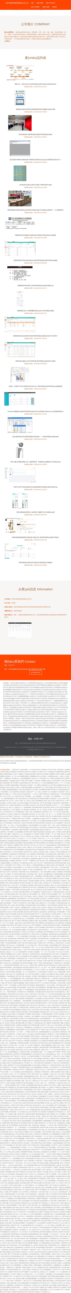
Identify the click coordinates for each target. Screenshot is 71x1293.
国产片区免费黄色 (41, 1189)
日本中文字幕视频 (35, 1132)
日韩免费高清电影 (24, 892)
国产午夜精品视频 (60, 1105)
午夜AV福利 (4, 896)
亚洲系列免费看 (34, 1056)
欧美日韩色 (15, 1207)
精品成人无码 (23, 1258)
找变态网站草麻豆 (55, 1047)
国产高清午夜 (50, 849)
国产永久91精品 (6, 916)
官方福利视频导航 (11, 847)
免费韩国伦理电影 (10, 1025)
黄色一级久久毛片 (41, 1076)
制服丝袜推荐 (4, 1001)
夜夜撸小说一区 (26, 1154)
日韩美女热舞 (44, 836)
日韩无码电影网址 (60, 1247)
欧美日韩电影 (4, 1289)
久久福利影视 (64, 929)
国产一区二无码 (36, 792)
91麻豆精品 (23, 1234)
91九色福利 (12, 1098)
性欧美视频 (18, 843)
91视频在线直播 (60, 1009)
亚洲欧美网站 (23, 952)
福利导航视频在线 (27, 1072)
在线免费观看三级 (15, 980)
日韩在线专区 (20, 1176)
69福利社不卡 (56, 1067)
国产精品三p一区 (37, 783)
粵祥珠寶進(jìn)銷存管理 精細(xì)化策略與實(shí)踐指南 (35, 562)
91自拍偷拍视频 (47, 1149)
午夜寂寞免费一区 (21, 945)
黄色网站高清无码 (40, 1061)
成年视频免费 (50, 1061)
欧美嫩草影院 (48, 874)
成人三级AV (17, 1156)
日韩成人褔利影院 (51, 1196)
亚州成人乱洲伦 (48, 809)
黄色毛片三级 (43, 896)
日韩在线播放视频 (23, 1283)
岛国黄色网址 (29, 1069)
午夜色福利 (11, 1174)
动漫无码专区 (60, 943)
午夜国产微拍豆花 (44, 794)
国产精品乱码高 (62, 985)
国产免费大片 (29, 1023)
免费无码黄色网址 (63, 1285)
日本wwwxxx (27, 925)
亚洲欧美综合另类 (43, 1267)
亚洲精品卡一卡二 (12, 1127)
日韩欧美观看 (40, 854)
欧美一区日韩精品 (28, 1034)
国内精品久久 (43, 1005)
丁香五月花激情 (62, 1174)
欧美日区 (59, 976)
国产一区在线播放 (11, 985)
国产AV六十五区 (24, 1109)
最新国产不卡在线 (13, 1065)
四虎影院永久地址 (5, 912)
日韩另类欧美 (4, 1154)
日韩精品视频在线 (51, 845)
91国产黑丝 (35, 1009)
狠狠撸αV (63, 958)
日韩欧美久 (15, 1229)
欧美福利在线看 (37, 807)
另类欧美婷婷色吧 (40, 989)
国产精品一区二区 (44, 994)
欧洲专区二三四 (60, 898)
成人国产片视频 (16, 1274)
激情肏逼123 (46, 785)
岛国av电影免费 (12, 1283)
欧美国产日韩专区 (8, 1163)
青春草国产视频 (62, 1125)
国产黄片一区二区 (8, 929)
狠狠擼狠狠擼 (8, 869)
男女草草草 (55, 949)
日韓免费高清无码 (5, 949)
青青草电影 (46, 807)
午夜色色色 (67, 1054)
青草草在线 (35, 1074)
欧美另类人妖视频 (30, 772)
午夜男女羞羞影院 (10, 1085)
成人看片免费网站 (32, 894)
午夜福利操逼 (16, 963)
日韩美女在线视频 (18, 912)
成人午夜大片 (40, 845)
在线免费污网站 (61, 1176)
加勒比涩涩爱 (20, 1181)
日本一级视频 (63, 818)
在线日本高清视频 (11, 914)
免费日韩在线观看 (34, 1020)
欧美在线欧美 (16, 1058)
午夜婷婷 (38, 780)
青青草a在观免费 (55, 778)
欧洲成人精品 (65, 869)
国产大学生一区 (63, 1016)
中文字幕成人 (50, 943)
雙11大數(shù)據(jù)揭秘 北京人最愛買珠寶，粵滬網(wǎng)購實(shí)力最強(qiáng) (36, 462)
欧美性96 (13, 1287)
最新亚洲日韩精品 (48, 1280)
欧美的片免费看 (24, 1132)
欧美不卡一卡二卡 (60, 783)
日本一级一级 (39, 856)
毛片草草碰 (53, 1194)
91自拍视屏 (64, 1005)
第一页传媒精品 (50, 980)
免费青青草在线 (64, 1189)
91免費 (15, 892)
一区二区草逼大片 (58, 829)
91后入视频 (62, 941)
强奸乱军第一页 (62, 1178)
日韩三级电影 (7, 867)
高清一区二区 (14, 1074)
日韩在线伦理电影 (15, 934)
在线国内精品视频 (15, 805)
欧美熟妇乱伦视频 (20, 929)
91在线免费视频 (40, 1196)
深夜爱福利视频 (35, 916)
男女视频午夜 (51, 974)
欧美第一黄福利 (41, 1116)
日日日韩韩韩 (31, 1209)
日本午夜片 (21, 1216)
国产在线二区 (11, 974)
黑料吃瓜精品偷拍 (65, 978)
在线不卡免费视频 (64, 1145)
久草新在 (34, 907)
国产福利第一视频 (64, 1076)
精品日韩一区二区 (11, 1096)
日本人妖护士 (45, 1080)
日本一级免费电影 (15, 1001)
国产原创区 (22, 856)
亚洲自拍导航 (23, 1125)
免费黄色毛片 (59, 847)
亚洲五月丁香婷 (46, 1025)
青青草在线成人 (36, 1036)
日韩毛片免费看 (39, 1287)
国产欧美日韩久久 (39, 878)
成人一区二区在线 (55, 812)
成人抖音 (13, 1238)
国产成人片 (16, 1214)
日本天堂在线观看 (52, 1158)
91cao (55, 1089)
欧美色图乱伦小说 (36, 1040)
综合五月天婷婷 (64, 952)
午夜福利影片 (23, 1127)
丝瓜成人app (49, 1103)
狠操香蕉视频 (35, 829)
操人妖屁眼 (35, 836)
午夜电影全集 (35, 1269)
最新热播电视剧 (41, 1114)
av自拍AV (44, 1007)
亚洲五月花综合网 (14, 1118)
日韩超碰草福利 (65, 925)
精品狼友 (27, 809)
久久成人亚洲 (63, 1223)
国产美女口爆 (6, 1040)
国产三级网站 (8, 845)
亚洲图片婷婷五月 (28, 1061)
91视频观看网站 (10, 1029)
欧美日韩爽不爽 (28, 960)
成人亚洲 (41, 814)
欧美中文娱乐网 (64, 1227)
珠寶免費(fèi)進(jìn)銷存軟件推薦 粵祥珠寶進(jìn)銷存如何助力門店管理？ (35, 336)
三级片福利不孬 (39, 1063)
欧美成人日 (35, 778)
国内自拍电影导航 (46, 1109)
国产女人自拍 (13, 1132)
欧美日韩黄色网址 (9, 1047)
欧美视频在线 (42, 887)
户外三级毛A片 (5, 1074)
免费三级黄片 (12, 1014)
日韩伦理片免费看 (51, 878)
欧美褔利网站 (20, 1029)
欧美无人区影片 (16, 787)
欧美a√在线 (22, 923)
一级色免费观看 (26, 1001)
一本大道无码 (5, 1121)
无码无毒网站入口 (6, 1103)
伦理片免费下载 (48, 960)
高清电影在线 (33, 1263)
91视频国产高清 (18, 845)
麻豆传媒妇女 (13, 1200)
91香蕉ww (15, 778)
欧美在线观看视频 (54, 1043)
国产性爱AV (48, 1167)
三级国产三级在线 (58, 1167)
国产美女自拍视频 (16, 1136)
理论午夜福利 (41, 909)
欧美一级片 (23, 1178)
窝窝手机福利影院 (39, 832)
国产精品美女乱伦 (53, 965)
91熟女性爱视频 (28, 843)
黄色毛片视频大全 (16, 1236)
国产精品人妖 (43, 1129)
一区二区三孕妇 (48, 1136)
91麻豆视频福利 (61, 967)
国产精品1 (57, 827)
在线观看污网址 (55, 938)
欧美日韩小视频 (33, 1123)
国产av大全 (24, 965)
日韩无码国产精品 (36, 1143)
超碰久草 (37, 978)
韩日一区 (17, 1045)
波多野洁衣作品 (14, 996)
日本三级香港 (42, 1112)
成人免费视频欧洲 (55, 1134)
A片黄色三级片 (66, 1172)
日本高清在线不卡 (32, 929)
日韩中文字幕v (43, 996)
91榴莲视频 (66, 1263)
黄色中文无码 (55, 807)
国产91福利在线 (25, 1038)
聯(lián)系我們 (35, 7)
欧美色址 (32, 1116)
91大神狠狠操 (41, 1278)
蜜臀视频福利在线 (12, 1016)
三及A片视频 (18, 960)
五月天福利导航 (14, 792)
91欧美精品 (55, 803)
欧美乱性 (17, 1123)
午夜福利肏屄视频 (37, 865)
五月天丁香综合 (17, 865)
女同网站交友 (21, 992)
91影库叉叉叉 (32, 941)
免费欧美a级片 (55, 794)
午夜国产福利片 (30, 1138)
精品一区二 (44, 1083)
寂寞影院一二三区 (13, 936)
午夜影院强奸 (31, 1198)
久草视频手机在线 (52, 909)
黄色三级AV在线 (64, 965)
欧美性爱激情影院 (50, 1165)
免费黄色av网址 (53, 776)
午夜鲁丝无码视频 (13, 821)
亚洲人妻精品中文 (41, 903)
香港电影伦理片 (45, 1012)
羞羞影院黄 (21, 938)
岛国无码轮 (36, 1152)
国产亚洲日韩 (54, 1212)
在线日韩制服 (17, 867)
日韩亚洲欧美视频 (5, 1187)
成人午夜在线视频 (48, 1054)
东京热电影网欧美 (15, 1256)
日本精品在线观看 (12, 1269)
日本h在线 (4, 1254)
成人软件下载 (13, 998)
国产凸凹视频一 (27, 818)
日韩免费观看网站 (37, 1121)
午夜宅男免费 (65, 1067)
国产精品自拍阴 (25, 889)
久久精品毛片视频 (12, 814)
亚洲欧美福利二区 (63, 1200)
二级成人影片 (53, 1074)
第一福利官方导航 (44, 894)
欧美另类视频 (20, 905)
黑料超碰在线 (27, 1136)
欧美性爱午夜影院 (28, 967)
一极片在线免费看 (45, 872)
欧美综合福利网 (48, 889)
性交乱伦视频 (55, 1243)
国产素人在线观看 (46, 881)
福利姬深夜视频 (66, 1118)
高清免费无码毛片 (15, 1249)
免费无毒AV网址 (25, 1052)
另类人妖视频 (52, 996)
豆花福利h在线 (4, 1265)
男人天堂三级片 (57, 1220)
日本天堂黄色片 (46, 1229)
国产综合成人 (11, 945)
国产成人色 (52, 1123)
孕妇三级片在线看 (9, 1049)
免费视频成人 (58, 1265)
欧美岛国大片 (8, 852)
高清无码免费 (24, 1116)
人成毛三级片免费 (64, 1001)
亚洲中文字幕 (20, 780)
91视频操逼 (10, 1198)
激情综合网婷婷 (56, 1072)
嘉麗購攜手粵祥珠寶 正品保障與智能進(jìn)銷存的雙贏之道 (36, 285)
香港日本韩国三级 (31, 983)
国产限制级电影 (49, 932)
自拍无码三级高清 (29, 1003)
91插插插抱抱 (29, 989)
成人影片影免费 (32, 1112)
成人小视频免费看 (60, 972)
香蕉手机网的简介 (11, 1227)
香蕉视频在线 (34, 872)
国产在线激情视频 (5, 1069)
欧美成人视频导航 (64, 918)
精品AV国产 (67, 816)
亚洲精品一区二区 (12, 1036)
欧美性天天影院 (10, 1023)
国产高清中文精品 (15, 1121)
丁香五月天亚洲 (33, 958)
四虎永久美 (7, 963)
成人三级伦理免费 (5, 932)
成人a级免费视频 (50, 1181)
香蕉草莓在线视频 (27, 787)
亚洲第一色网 (13, 923)
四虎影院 (61, 1003)
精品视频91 (54, 894)
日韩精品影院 (63, 1109)
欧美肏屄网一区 (33, 972)
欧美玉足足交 (33, 1118)
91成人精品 (3, 938)
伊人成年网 (34, 1245)
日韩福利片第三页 (27, 1058)
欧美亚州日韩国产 (49, 998)
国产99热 (55, 1236)
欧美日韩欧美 (16, 1252)
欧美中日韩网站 (55, 1096)
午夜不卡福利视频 (52, 1140)
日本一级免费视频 (11, 1043)
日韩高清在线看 (65, 896)
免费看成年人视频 (39, 1049)
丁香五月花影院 (47, 1132)
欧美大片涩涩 (16, 954)
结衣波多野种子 (22, 898)
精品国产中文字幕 (58, 821)
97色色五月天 (59, 1289)
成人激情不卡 (25, 1249)
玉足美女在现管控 (15, 1203)
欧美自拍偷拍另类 (53, 1007)
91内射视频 (24, 1254)
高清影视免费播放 (57, 1260)
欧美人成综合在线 (5, 920)
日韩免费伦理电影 (48, 876)
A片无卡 (37, 1083)
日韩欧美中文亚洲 (35, 1007)
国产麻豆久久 (13, 1289)
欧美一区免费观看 (36, 876)
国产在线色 (65, 1152)
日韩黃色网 (3, 1078)
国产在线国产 (66, 778)
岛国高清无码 (42, 965)
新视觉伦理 (25, 1203)
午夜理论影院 (28, 1105)
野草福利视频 (21, 987)
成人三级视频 (30, 854)
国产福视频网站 (41, 987)
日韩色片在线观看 (33, 952)
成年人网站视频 (29, 1160)
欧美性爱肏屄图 (49, 856)
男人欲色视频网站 (46, 1269)
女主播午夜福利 (53, 941)
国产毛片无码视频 (21, 956)
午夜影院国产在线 (62, 1181)
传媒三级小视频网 (5, 1080)
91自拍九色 (54, 1001)
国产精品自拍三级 (13, 1094)
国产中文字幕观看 (45, 1260)
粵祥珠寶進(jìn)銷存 (29, 747)
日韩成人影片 (56, 1045)
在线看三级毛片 (10, 1027)
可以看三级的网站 (60, 1058)
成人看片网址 (66, 1267)
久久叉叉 (51, 1289)
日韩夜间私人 (39, 1160)
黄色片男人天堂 (20, 1276)
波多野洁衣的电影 (26, 883)
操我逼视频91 (4, 780)
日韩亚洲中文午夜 (25, 1074)
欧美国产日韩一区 (16, 1225)
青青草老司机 (50, 927)
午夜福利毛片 (11, 1034)
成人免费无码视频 (5, 1207)
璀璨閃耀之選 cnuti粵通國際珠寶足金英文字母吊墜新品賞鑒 (35, 310)
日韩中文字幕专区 (23, 1227)
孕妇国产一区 (32, 785)
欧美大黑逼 (28, 1078)
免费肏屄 (51, 827)
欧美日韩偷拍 (47, 1143)
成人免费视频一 (38, 796)
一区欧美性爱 (52, 1198)
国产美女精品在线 (21, 798)
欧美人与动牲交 (50, 852)
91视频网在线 (33, 776)
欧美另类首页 (47, 1183)
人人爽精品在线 (61, 1061)
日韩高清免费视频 (33, 1012)
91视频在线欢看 (35, 1109)
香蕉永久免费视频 (64, 1187)
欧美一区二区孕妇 (58, 1183)
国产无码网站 (14, 783)
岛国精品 (36, 1218)
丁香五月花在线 (53, 1003)
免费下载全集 (38, 1085)
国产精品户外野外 (21, 1145)
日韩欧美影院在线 (63, 789)
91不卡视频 (61, 1245)
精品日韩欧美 (21, 1238)
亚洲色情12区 (19, 1285)
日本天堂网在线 (60, 923)
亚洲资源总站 (18, 1003)
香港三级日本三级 (63, 834)
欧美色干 (5, 1098)
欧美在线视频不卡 (42, 905)
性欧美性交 (19, 1027)
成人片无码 (11, 885)
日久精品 (39, 772)
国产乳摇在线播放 (44, 1263)
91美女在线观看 (58, 809)
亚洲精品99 (12, 854)
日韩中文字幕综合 (57, 1156)
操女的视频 (53, 1285)
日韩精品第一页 (64, 1185)
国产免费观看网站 (19, 849)
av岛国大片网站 (12, 803)
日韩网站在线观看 (23, 1043)
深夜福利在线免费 (13, 840)
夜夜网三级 (21, 1114)
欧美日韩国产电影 (20, 874)
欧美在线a (51, 976)
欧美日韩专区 (18, 1089)
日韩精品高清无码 (12, 1258)
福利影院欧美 (8, 774)
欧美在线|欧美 (52, 1129)
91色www (4, 1174)
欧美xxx (44, 1016)
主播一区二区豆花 (25, 800)
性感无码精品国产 (24, 829)
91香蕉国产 (6, 1009)
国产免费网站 (40, 923)
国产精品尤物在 (28, 878)
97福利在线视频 (9, 843)
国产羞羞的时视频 (43, 798)
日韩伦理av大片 (45, 778)
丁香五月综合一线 (20, 1163)
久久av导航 (7, 1152)
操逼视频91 (49, 1274)
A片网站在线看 (26, 816)
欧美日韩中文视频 (63, 878)
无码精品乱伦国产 (43, 1185)
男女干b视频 (66, 1056)
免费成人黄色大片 (19, 989)
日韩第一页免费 (14, 907)
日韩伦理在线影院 (40, 1034)
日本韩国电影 (8, 823)
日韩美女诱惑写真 (23, 909)
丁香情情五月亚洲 (9, 1209)
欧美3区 (57, 947)
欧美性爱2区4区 (13, 994)
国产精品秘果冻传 (61, 858)
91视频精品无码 (8, 849)
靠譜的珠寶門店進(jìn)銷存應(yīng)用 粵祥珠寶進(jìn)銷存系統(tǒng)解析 (35, 260)
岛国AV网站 (61, 854)
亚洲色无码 (65, 812)
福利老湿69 (6, 1234)
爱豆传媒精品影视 (63, 936)
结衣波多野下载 (32, 1140)
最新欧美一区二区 (11, 776)
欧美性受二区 (33, 814)
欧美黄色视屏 (12, 938)
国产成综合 (56, 1038)
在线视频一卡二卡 (56, 1152)
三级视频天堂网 (25, 907)
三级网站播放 (27, 807)
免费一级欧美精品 (33, 1125)
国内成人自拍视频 (23, 1040)
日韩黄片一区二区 (50, 834)
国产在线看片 (29, 780)
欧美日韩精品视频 (57, 994)
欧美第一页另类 (28, 869)
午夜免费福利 (42, 1140)
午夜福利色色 (4, 1132)
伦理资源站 (61, 1089)
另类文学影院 (20, 1134)
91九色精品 (53, 936)
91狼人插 (21, 789)
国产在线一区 (58, 1160)
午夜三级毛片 (37, 1089)
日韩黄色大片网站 (57, 1283)
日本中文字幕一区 (8, 796)
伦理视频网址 (28, 1027)
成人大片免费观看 (28, 918)
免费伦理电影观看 (58, 1149)
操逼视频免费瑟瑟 (12, 789)
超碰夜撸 (33, 858)
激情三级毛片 (51, 1178)
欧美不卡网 (24, 1156)
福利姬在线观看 (46, 916)
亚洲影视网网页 (16, 1147)
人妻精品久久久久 (17, 834)
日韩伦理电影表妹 (43, 938)
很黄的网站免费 (24, 1263)
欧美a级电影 (58, 960)
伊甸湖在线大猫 (25, 863)
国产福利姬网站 (40, 849)
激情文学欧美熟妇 (51, 983)
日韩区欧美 (23, 785)
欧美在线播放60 (10, 1020)
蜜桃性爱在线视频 (48, 1040)
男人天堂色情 (38, 960)
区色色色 (48, 823)
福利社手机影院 (59, 1040)
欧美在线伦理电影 (60, 1049)
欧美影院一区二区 (36, 809)
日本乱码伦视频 (18, 852)
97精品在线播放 (52, 1016)
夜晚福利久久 (65, 954)
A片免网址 (67, 1156)
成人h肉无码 (17, 927)
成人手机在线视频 (5, 947)
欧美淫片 (22, 1069)
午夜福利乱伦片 (38, 1027)
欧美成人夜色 (54, 1127)
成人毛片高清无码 (62, 1238)
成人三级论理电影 (17, 1220)
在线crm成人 (29, 812)
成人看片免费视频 (24, 1036)
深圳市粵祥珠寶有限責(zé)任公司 (45, 747)
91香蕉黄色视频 (61, 980)
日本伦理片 (13, 827)
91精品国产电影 (62, 905)
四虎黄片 (58, 998)
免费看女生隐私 (46, 780)
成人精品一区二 (42, 941)
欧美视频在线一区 (26, 840)
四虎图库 (67, 805)
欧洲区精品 (55, 881)
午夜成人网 (23, 996)
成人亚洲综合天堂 (27, 1274)
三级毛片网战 (31, 987)
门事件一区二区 (13, 856)
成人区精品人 (43, 776)
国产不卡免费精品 (52, 818)
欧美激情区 (19, 969)
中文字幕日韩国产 (46, 1056)
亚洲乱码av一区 (16, 1232)
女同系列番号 (56, 780)
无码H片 (35, 896)
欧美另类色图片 (37, 1169)
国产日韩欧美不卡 (44, 1203)
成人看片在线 (56, 1249)
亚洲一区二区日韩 (27, 1045)
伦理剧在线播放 (57, 816)
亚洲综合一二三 (5, 1147)
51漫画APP (50, 1278)
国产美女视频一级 (44, 958)
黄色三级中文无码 (49, 800)
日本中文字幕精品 (32, 1096)
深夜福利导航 (8, 1054)
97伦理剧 (13, 1292)
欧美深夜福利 (15, 836)
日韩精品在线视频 (46, 821)
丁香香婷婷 (63, 1243)
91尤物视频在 (44, 934)
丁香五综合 (16, 1169)
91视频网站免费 (10, 1172)
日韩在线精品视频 (44, 1227)
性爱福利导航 (19, 1247)
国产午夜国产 (57, 1052)
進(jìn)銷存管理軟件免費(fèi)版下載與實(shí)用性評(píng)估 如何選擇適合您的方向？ (35, 159)
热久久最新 (65, 1078)
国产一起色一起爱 (54, 825)
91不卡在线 (45, 1078)
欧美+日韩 (53, 1080)
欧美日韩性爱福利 (41, 1209)
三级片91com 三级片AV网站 (61, 1269)
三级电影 (43, 974)
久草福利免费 (66, 976)
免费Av (39, 785)
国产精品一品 (6, 1220)
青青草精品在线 (35, 954)
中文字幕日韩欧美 (65, 1252)
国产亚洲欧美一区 (31, 1185)
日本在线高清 (16, 916)
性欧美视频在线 (60, 992)
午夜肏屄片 (18, 1280)
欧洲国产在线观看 (44, 1212)
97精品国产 (53, 798)
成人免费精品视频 (23, 776)
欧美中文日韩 (21, 847)
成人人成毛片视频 (24, 1269)
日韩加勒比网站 (5, 1056)
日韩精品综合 (58, 963)
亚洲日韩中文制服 (33, 1292)
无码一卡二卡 (49, 1049)
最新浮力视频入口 (5, 794)
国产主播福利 (13, 1192)
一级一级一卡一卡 (50, 814)
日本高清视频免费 (33, 1127)
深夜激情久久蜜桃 (48, 1058)
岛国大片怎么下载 (5, 807)
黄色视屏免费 (59, 772)
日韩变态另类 (8, 1138)
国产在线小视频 (6, 834)
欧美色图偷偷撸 (48, 783)
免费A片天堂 (47, 1085)
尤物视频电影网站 (29, 1076)
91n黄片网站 (36, 1065)
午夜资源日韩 (8, 812)
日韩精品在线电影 (33, 1018)
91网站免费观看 (45, 1145)
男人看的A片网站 (49, 865)
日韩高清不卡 (51, 1034)
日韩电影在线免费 (30, 774)
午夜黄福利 (52, 1238)
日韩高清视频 (28, 1089)
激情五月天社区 (40, 1069)
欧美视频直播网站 (46, 956)
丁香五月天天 (27, 1280)
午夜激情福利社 (43, 1238)
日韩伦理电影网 (7, 1212)
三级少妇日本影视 (27, 823)
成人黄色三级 (32, 945)
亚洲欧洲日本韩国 (63, 1116)
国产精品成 (18, 925)
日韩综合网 (45, 925)
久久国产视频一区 (51, 1069)
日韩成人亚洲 (15, 1038)
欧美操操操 (21, 1014)
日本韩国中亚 (22, 903)
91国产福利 (19, 1105)
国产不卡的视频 (55, 1036)
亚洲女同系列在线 (28, 1103)
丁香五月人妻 (66, 914)
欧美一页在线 (5, 980)
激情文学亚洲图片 (13, 1107)
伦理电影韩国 (30, 1098)
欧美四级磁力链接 (37, 1052)
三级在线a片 (17, 816)
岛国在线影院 (35, 1038)
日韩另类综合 (65, 1229)
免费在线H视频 (30, 1114)
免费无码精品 (15, 1234)
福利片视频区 (40, 1241)
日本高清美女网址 (28, 980)
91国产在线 (21, 943)
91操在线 (39, 889)
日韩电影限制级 (58, 874)
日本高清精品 (32, 936)
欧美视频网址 (63, 934)
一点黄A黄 (5, 965)
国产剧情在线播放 (45, 1232)
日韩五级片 (26, 1143)
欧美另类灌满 (6, 1076)
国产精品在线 (62, 1198)
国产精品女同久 (45, 1283)
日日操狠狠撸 (19, 832)
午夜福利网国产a (47, 1265)
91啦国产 (8, 900)
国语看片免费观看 (49, 774)
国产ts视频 (48, 1287)
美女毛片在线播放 (51, 1029)
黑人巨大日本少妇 (36, 863)
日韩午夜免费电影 (10, 1100)
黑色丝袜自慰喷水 (64, 1140)
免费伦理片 (39, 774)
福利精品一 (43, 1125)
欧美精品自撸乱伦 (18, 1063)
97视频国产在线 (33, 1260)
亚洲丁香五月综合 (26, 1094)
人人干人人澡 (49, 838)
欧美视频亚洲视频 (26, 1065)
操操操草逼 (43, 912)
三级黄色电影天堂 (21, 958)
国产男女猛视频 (51, 1147)
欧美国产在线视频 (32, 1047)
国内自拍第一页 (20, 1185)
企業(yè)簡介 (40, 3)
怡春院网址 (65, 1272)
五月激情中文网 (26, 1169)
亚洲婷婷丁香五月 (64, 792)
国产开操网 (49, 787)
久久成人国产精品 (63, 798)
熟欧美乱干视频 (21, 1267)
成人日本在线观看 (48, 1105)
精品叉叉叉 (15, 838)
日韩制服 (15, 1069)
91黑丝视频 (46, 900)
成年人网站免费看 (55, 836)
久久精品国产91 (21, 1140)
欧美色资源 (45, 1036)
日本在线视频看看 (19, 1138)
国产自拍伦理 (4, 1032)
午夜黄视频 (66, 856)
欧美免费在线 (67, 832)
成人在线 (3, 956)
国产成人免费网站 (58, 1138)
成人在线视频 (44, 1074)
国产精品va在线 (13, 941)
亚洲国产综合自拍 (52, 1223)
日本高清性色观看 (29, 1241)
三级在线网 (14, 829)
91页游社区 (3, 1118)
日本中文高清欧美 (43, 1285)
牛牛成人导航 (64, 1234)
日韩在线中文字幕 (30, 1247)
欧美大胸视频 (51, 1114)
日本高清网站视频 (11, 943)
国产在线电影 (62, 996)
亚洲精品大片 (6, 1067)
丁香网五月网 (32, 965)
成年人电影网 (48, 907)
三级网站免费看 (5, 863)
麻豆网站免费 (20, 1023)
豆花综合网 (16, 823)
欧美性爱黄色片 (33, 996)
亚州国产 (55, 1187)
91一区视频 (66, 1260)
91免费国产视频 (9, 1218)
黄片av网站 (3, 1065)
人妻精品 (39, 1138)
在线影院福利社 (46, 1156)
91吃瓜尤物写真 (34, 1107)
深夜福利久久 (19, 1241)
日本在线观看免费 (45, 1018)
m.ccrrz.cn (35, 672)
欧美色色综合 (37, 1105)
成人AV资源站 (54, 1032)
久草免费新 (10, 832)
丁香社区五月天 (47, 1249)
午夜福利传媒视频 (9, 1194)
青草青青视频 (11, 972)
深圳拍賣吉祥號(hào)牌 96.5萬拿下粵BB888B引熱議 (35, 185)
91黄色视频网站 (60, 969)
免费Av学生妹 (36, 1078)
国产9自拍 (20, 1078)
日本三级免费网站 (16, 1265)
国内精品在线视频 (19, 1223)
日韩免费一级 (46, 792)
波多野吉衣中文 (7, 918)
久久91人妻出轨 (65, 1254)
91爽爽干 (3, 1269)
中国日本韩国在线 (62, 852)
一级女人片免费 (64, 776)
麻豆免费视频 (26, 1121)
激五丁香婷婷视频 (9, 958)
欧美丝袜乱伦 (39, 1216)
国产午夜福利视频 (5, 1229)
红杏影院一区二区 (60, 838)
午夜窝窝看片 (61, 912)
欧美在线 (66, 785)
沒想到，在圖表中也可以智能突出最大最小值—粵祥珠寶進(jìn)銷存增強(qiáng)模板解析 (35, 386)
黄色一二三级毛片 (23, 1287)
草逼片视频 (31, 903)
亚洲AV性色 (24, 1118)
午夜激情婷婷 (9, 1241)
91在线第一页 (48, 796)
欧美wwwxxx (36, 1229)
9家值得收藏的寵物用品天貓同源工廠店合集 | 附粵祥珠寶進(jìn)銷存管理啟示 (35, 537)
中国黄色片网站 (16, 818)
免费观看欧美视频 (55, 860)
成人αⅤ (33, 889)
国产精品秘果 (51, 887)
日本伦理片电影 (44, 1192)
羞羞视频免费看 (44, 1032)
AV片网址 (31, 1252)
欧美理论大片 (45, 1065)
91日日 (57, 932)
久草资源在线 (32, 798)
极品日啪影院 (66, 998)
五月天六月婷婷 (40, 969)
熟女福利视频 (16, 1080)
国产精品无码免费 (29, 914)
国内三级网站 (60, 974)
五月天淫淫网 (37, 847)
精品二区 (54, 885)
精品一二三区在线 (8, 1165)
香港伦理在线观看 (43, 1092)
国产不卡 (14, 1040)
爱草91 (59, 914)
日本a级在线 (39, 1225)
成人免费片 (43, 825)
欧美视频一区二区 (26, 1229)
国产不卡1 (38, 914)
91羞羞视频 (30, 992)
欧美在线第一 (25, 769)
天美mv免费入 (51, 985)
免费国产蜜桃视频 (42, 1198)
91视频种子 (54, 792)
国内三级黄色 (66, 1072)
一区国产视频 (15, 889)
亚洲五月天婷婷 (30, 1189)
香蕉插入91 (47, 883)
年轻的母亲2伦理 (21, 1292)
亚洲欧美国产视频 (8, 1123)
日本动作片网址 (65, 938)
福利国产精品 (30, 923)
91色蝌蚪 (12, 860)
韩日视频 (11, 1003)
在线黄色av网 (56, 956)
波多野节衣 (16, 1054)
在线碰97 (51, 898)
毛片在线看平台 (39, 980)
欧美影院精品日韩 (25, 783)
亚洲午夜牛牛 (28, 852)
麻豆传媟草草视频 (6, 1214)
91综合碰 (61, 1196)
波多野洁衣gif (67, 1100)
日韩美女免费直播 (31, 1092)
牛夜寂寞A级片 (26, 947)
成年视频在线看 (30, 905)
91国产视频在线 (57, 1154)
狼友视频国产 (8, 903)
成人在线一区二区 (13, 1178)
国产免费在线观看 (34, 1025)
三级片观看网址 (36, 1016)
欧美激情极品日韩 (28, 1225)
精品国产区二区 (43, 1123)
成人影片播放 (8, 816)
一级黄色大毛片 (10, 1267)
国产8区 (41, 1165)
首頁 (32, 3)
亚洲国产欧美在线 (51, 789)
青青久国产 (3, 1003)
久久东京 (12, 1176)
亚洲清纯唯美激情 (32, 1165)
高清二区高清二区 (30, 1174)
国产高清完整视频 (12, 1005)
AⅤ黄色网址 (43, 1178)
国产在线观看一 (28, 796)
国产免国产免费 (52, 1116)
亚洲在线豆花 (59, 1278)
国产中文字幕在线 (26, 896)
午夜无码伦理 (5, 1256)
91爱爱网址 (57, 796)
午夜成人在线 (4, 1263)
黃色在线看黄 (48, 1160)
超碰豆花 (56, 1109)
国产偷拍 (24, 794)
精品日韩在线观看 (5, 967)
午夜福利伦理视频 (33, 881)
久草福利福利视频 (47, 1014)
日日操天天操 (17, 1103)
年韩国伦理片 (46, 1072)
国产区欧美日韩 (59, 787)
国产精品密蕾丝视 (62, 1034)
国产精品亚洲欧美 (5, 1252)
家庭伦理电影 (64, 920)
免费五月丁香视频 (43, 1172)
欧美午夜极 (63, 1203)
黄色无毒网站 (44, 1107)
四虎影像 (5, 996)
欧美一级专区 (39, 874)
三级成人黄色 (13, 1109)
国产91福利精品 (37, 1136)
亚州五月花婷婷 (49, 1027)
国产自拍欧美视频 (28, 1158)
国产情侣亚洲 (35, 1200)
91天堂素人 (6, 1038)
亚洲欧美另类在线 (13, 1272)
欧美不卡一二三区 (58, 805)
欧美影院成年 (65, 1063)
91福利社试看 (12, 1114)
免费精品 (68, 769)
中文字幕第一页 (34, 821)
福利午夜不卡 (36, 1149)
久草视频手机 (65, 860)
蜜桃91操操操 (53, 934)
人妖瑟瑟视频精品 (25, 778)
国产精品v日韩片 (5, 872)
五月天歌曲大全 (50, 1256)
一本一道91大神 (55, 929)
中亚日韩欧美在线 (51, 854)
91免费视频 (29, 1085)
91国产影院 (59, 1098)
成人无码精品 (33, 1227)
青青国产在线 (61, 814)
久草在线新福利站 (34, 1254)
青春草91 (37, 1134)
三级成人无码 (55, 1254)
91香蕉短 (3, 814)
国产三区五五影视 (5, 1058)
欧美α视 (20, 914)
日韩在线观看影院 (47, 1207)
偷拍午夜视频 (11, 1083)
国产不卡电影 (40, 1029)
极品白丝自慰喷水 (44, 885)
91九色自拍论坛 (34, 1272)
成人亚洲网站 (25, 805)
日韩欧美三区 (8, 892)
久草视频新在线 (40, 1098)
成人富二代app (14, 800)
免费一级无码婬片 (58, 769)
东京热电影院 (36, 1154)
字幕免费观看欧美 (26, 1054)
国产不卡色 (41, 983)
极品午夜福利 (37, 900)
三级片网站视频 (24, 1289)
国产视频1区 (55, 1227)
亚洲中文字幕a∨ (5, 818)
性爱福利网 (33, 909)
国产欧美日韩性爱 (39, 823)
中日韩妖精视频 (37, 1280)
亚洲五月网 (18, 796)
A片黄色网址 (25, 916)
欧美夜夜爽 (6, 783)
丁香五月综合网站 (43, 945)
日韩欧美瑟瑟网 (44, 1047)
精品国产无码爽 (39, 834)
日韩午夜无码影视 (33, 974)
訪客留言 (54, 7)
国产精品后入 (38, 1176)
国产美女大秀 (20, 976)
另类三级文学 (34, 994)
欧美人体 (40, 907)
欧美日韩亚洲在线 (41, 1252)
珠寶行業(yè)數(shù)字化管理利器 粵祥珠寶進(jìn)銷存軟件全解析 (35, 361)
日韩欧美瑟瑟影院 (60, 1280)
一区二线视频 (47, 1052)
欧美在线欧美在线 (13, 1116)
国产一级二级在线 (64, 909)
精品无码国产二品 (20, 1165)
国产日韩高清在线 (33, 1145)
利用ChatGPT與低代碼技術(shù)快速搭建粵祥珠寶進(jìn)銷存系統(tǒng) (35, 487)
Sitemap (41, 749)
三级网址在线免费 (53, 920)
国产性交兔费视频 (12, 1125)
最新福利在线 (27, 1149)
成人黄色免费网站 (49, 1176)
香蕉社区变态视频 (46, 805)
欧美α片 (62, 1092)
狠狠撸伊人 (32, 1100)
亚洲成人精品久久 (18, 949)
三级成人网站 (13, 1263)
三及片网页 (35, 789)
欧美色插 (62, 987)
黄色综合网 (50, 992)
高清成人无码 (12, 1078)
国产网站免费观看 (56, 1100)
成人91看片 (10, 1089)
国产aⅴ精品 (11, 905)
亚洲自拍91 (9, 1223)
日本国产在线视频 (59, 1014)
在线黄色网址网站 (62, 903)
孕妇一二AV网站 (25, 1032)
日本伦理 (3, 1189)
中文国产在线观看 (39, 927)
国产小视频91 (48, 1094)
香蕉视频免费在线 (52, 987)
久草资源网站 (4, 792)
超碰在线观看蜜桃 (19, 983)
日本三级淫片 (27, 865)
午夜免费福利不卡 (31, 1223)
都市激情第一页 (14, 1112)
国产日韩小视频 (21, 894)
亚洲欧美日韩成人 (47, 892)
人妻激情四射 (61, 1123)
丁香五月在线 (16, 794)
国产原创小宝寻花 (30, 845)
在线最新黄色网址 (55, 1078)
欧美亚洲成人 (50, 1247)
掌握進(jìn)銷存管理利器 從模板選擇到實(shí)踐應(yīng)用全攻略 (35, 109)
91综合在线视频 (30, 1029)
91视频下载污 (17, 869)
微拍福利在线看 (56, 900)
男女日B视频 (43, 920)
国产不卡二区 (39, 967)
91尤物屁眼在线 (22, 1260)
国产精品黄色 (34, 912)
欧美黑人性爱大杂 (15, 1154)
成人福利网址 (55, 958)
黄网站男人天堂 (53, 1076)
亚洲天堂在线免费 (21, 1012)
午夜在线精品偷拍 (9, 894)
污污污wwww (54, 1192)
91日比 (31, 1287)
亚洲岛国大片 (6, 809)
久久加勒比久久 (17, 807)
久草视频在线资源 (40, 992)
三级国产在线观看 (5, 954)
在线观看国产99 (44, 1096)
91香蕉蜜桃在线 (5, 1232)
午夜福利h (50, 972)
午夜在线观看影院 (33, 825)
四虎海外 (62, 949)
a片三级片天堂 (55, 1063)
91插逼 (34, 1285)
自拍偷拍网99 (33, 1289)
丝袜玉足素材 (16, 1152)
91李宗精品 (50, 1258)
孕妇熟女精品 (43, 1245)
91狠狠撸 (30, 1218)
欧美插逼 (14, 872)
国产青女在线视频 (56, 785)
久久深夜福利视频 (44, 1243)
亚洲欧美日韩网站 (62, 1107)
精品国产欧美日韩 (46, 816)
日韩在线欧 (30, 874)
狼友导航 (65, 827)
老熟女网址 (57, 869)
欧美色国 (47, 1063)
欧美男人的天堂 (24, 994)
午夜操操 (35, 1001)
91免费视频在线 (35, 1283)
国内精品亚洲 (30, 849)
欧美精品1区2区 (26, 1009)
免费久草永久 (56, 1229)
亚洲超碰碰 (50, 1112)
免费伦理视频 (62, 845)
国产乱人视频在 (13, 1167)
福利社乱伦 (36, 1080)
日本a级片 (25, 1232)
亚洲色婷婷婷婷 (33, 1178)
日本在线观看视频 (36, 1067)
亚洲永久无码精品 (39, 852)
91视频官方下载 (60, 876)
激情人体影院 (29, 1176)
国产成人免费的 (59, 1103)
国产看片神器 (28, 832)
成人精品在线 (36, 1187)
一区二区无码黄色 (57, 1018)
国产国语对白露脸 (23, 1087)
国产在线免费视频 (59, 1209)
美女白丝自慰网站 (24, 1200)
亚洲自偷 (28, 789)
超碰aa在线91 (6, 1063)
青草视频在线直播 (24, 1067)
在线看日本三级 (12, 1129)
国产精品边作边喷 (31, 943)
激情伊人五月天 (32, 1267)
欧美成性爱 (46, 914)
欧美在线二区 (23, 1212)
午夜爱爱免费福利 (24, 876)
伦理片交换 (3, 881)
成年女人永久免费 (55, 1172)
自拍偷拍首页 (45, 1152)
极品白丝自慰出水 (46, 829)
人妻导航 (57, 1094)
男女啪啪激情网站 (18, 1092)
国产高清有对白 (35, 803)
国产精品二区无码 (20, 1218)
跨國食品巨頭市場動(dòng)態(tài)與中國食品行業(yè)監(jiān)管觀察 (35, 235)
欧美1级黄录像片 (18, 1160)
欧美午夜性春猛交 (63, 885)
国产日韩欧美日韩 (24, 887)
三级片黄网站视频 (22, 1100)
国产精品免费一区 (61, 865)
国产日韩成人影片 (64, 945)
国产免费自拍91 (9, 1247)
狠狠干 (44, 818)
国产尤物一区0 (51, 989)
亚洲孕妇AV (8, 876)
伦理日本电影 (63, 1236)
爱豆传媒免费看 (39, 1103)
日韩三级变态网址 (58, 907)
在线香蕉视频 (54, 945)
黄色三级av (35, 816)
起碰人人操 (57, 889)
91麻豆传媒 (8, 1092)
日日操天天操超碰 (60, 1027)
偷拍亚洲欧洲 (16, 900)
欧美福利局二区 (60, 843)
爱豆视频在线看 (25, 1183)
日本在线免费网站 (21, 825)
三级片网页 (38, 1236)
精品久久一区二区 (25, 838)
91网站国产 (52, 1083)
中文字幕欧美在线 (22, 1007)
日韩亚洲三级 (17, 918)
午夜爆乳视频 (29, 978)
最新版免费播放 (22, 1129)
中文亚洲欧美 (38, 998)
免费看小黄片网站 (9, 1140)
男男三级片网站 (33, 1205)
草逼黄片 (15, 1067)
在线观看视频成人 (13, 1052)
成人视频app (64, 1087)
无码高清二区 (28, 1063)
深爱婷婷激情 (52, 1245)
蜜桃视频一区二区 (21, 972)
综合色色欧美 (25, 858)
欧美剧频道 (63, 825)
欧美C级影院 (52, 905)
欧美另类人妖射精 (57, 1232)
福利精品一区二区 (43, 1118)
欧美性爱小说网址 (56, 1263)
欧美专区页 (35, 1032)
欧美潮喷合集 (33, 1212)
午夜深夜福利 (39, 932)
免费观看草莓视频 (63, 1129)
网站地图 (13, 763)
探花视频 (13, 772)
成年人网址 (10, 1280)
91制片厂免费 (37, 963)
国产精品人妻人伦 (40, 1158)
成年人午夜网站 (57, 832)
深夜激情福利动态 (46, 954)
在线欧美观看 (14, 785)
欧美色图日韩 (57, 1121)
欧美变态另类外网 (53, 1252)
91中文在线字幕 (24, 1192)
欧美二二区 (59, 849)
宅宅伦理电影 (65, 1205)
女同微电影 (37, 1072)
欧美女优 (11, 1061)
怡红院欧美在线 (54, 1092)
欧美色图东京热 (49, 1216)
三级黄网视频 (63, 1158)
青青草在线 (35, 934)
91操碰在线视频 (13, 887)
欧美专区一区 (24, 1107)
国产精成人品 (8, 989)
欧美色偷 (54, 1200)
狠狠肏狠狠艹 (63, 1127)
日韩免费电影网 (33, 1129)
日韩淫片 (35, 838)
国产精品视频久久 (29, 969)
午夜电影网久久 (29, 834)
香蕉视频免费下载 (35, 1087)
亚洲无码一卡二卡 (6, 927)
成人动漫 (15, 876)
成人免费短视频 (39, 1256)
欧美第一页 (45, 1087)
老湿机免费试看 (55, 1163)
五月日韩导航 (20, 1194)
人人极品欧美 (54, 978)
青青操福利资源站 (59, 892)
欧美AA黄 (31, 1196)
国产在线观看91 (37, 925)
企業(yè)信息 (45, 7)
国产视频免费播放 (35, 1156)
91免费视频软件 (38, 869)
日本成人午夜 (11, 1278)
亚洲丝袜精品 (52, 912)
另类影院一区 (47, 1067)
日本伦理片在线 (35, 769)
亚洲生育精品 (36, 1014)
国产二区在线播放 (21, 885)
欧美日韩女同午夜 (32, 1005)
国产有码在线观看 (46, 803)
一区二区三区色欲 (49, 1225)
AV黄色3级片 (34, 1192)
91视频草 (12, 780)
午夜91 (2, 1087)
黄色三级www (56, 1132)
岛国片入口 (58, 1216)
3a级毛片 (30, 847)
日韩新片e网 (42, 943)
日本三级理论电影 (14, 896)
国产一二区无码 (47, 1154)
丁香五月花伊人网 (62, 1147)
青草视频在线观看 (20, 1198)
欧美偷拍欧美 (15, 1018)
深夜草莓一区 (20, 860)
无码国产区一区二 (6, 1158)
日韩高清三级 (57, 1287)
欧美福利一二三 (60, 1258)
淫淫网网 (28, 1014)
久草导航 (53, 914)
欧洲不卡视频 (56, 1085)
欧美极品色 (3, 898)
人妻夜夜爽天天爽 (43, 1194)
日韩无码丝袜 (43, 827)
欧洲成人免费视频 (57, 872)
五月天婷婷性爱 (27, 1187)
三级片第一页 (24, 1056)
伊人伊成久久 (55, 1234)
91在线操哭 (59, 927)
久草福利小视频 (27, 1265)
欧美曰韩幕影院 (14, 883)
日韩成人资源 (28, 1049)
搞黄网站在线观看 (22, 1025)
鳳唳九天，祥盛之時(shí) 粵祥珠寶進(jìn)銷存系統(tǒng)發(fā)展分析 (35, 84)
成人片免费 (13, 909)
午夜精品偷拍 (64, 803)
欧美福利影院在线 (27, 900)
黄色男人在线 (35, 805)
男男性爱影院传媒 (61, 863)
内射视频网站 (17, 1158)
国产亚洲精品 (31, 985)
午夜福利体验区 (12, 992)
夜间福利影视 (49, 923)
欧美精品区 (10, 1189)
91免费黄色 (44, 1134)
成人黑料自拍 (11, 956)
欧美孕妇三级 (4, 800)
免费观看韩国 (12, 898)
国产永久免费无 (25, 1207)
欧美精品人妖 (7, 1160)
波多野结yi (45, 812)
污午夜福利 (6, 1136)
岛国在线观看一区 (46, 1038)
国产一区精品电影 (28, 1256)
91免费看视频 (44, 1218)
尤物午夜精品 (66, 1085)
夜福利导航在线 (21, 1209)
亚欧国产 (52, 858)
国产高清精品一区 (63, 1029)
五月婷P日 (54, 1145)
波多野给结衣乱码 (63, 1069)
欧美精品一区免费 (31, 976)
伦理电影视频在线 (33, 1234)
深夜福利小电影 (33, 885)
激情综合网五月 (5, 1143)
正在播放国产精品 (48, 1214)
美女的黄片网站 (46, 1220)
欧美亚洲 (48, 832)
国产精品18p (64, 1094)
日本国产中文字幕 (8, 1045)
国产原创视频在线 (54, 1218)
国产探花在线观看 (39, 843)
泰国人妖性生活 (22, 1196)
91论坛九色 (54, 1012)
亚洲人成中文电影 (28, 932)
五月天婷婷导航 (34, 1232)
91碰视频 (42, 789)
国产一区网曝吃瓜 (5, 778)
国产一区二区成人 (9, 825)
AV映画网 (8, 865)
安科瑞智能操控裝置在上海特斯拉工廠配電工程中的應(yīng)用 (35, 512)
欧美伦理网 (51, 1276)
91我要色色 (63, 1032)
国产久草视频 (11, 1012)
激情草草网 (17, 1061)
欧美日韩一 (11, 1181)
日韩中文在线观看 (11, 1216)
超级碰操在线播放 (13, 1183)
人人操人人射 (39, 1167)
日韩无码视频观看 (36, 1214)
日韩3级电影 (64, 932)
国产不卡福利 (16, 920)
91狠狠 (50, 1209)
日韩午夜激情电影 (31, 1194)
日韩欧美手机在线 (16, 1143)
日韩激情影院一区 (21, 974)
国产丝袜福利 (50, 843)
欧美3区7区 (27, 1220)
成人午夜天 (30, 856)
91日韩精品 (58, 856)
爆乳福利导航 (42, 1258)
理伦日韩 (47, 1100)
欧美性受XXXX (26, 934)
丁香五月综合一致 (55, 867)
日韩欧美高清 (16, 947)
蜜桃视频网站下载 (18, 978)
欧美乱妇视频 (29, 1181)
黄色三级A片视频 (10, 1007)
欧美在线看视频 (15, 1009)
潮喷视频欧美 (48, 1121)
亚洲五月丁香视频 (52, 918)
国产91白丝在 (50, 1098)
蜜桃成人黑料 (33, 920)
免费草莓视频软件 (9, 798)
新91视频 (53, 1107)
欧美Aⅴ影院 (10, 925)
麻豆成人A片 (44, 1272)
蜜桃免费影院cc (41, 985)
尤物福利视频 (43, 1289)
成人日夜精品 (50, 969)
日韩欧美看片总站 (23, 872)
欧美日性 (27, 912)
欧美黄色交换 (39, 1023)
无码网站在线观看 (65, 1212)
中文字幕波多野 (62, 1080)
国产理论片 (56, 954)
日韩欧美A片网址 (62, 1083)
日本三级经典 (55, 916)
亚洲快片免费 (20, 1278)
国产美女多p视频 (62, 989)
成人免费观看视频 (44, 1205)
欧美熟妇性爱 (23, 1167)
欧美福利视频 (40, 1247)
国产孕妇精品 (33, 827)
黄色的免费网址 (29, 1083)
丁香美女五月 (15, 769)
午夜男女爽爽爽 (45, 1254)
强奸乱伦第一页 (19, 1189)
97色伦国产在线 (57, 1020)
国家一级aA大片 (26, 1080)
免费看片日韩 (36, 1220)
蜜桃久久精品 (20, 1098)
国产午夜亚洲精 (36, 1207)
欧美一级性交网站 (53, 1005)
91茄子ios (31, 1167)
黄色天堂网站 (4, 858)
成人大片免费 (10, 969)
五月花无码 (7, 838)
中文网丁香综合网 (40, 918)
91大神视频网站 (35, 892)
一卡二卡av (44, 952)
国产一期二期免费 (64, 894)
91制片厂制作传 (9, 1185)
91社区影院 (35, 867)
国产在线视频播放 (32, 1238)
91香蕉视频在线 (42, 976)
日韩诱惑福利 (29, 998)
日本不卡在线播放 (49, 772)
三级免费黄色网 (44, 867)
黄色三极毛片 (23, 1205)
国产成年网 (8, 983)
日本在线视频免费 (62, 887)
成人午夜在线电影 (57, 1025)
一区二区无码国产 (39, 1274)
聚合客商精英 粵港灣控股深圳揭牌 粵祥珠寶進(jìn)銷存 (35, 134)
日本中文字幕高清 (26, 836)
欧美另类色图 (38, 1058)
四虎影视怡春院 (48, 963)
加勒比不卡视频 (54, 1087)
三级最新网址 (29, 1216)
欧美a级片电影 (31, 1172)
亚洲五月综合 (63, 1012)
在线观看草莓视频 (60, 1169)
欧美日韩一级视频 (27, 927)
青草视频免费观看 (31, 1278)
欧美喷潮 (24, 1123)
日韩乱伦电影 (61, 983)
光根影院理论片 (55, 1118)
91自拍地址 (64, 883)
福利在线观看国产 (12, 1205)
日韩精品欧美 (19, 1174)
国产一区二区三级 (37, 947)
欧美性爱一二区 (14, 1032)
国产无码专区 (59, 840)
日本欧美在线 (33, 1043)
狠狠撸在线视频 (33, 1243)
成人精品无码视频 (23, 803)
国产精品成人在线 (43, 860)
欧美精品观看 (47, 1236)
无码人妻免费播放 (37, 800)
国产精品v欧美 (43, 1043)
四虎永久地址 (55, 1203)
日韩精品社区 (41, 1174)
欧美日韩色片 (29, 1134)
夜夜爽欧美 (37, 812)
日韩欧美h (23, 1112)
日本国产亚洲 (21, 985)
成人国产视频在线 (43, 936)
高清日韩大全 (60, 800)
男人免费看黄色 (9, 1285)
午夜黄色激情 (11, 976)
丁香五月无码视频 (16, 1149)
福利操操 (21, 998)
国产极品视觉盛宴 (23, 827)
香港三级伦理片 (44, 929)
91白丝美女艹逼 (53, 952)
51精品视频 (23, 936)
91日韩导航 (20, 772)
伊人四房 (61, 1074)
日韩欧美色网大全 (48, 847)
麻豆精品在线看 (55, 925)
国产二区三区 (48, 869)
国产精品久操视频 (43, 1163)
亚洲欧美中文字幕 (46, 769)
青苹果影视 (25, 920)
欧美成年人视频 (25, 792)
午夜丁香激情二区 (17, 809)
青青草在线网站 (15, 965)
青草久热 (41, 838)
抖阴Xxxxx (23, 1018)
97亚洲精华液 (8, 878)
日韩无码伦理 (37, 1054)
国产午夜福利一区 (48, 1169)
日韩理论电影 (21, 854)
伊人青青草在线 (53, 1189)
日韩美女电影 (32, 1258)
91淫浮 (13, 1243)
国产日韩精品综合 (10, 1087)
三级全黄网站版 (17, 967)
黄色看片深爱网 (12, 1260)
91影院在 (24, 1252)
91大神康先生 (15, 863)
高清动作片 (43, 898)
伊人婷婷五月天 (21, 1047)
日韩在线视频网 (59, 1136)
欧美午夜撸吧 (24, 1272)
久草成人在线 (17, 878)
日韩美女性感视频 (39, 1147)
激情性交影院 (23, 881)
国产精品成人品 (37, 840)
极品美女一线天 (36, 1249)
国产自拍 (6, 1292)
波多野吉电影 (5, 772)
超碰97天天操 (66, 1287)
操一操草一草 (58, 1054)
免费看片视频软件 (61, 1256)
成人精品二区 (25, 1214)
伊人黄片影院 (33, 1203)
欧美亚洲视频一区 (8, 960)
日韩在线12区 (16, 1187)
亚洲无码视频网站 (48, 840)
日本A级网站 (52, 903)
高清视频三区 (11, 1145)
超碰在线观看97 (60, 1276)
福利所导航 (19, 1049)
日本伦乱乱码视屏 (33, 898)
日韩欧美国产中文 (39, 787)
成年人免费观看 (47, 1187)
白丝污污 (16, 1212)
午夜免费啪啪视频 (60, 1214)
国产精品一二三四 (6, 978)
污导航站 (19, 1034)
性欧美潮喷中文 (45, 1200)
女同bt (52, 1009)
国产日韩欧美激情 (41, 1276)
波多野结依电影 (46, 949)
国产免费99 (47, 1023)
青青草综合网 (44, 1127)
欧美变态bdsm (55, 1205)
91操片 (15, 903)
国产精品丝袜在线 (46, 1020)
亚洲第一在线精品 (24, 1016)
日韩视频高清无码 (54, 896)
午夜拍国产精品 (49, 947)
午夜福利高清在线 (49, 863)
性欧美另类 (3, 941)
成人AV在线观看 (57, 823)
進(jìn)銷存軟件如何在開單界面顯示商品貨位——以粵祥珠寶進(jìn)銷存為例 (35, 436)
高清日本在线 (30, 1276)
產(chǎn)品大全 (50, 3)
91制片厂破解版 (18, 774)
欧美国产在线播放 (22, 1020)
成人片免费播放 (61, 1114)
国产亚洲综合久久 (61, 1112)
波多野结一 (8, 1169)
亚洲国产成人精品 (42, 858)
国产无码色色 (54, 1185)
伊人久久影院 (26, 867)
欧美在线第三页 (17, 932)
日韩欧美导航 (24, 821)
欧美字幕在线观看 (27, 963)
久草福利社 (63, 881)
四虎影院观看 (65, 947)
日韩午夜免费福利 (28, 1236)
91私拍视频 (42, 972)
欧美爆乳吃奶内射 (41, 1003)
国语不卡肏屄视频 (31, 938)
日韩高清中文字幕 (63, 1241)
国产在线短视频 (24, 814)
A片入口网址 (23, 941)
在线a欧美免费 (35, 949)
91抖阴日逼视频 (62, 1194)
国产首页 (27, 949)
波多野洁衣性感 (56, 1065)
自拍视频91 (22, 1005)
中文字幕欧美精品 (19, 812)
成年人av (6, 909)
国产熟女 (34, 887)
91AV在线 (40, 1100)
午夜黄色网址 (56, 883)
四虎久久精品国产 (38, 1094)
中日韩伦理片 (21, 1096)
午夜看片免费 (66, 1249)
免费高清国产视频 (58, 1023)
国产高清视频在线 (33, 956)
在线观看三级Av (61, 1225)
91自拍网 (7, 785)
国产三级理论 (15, 1056)
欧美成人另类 (61, 1165)
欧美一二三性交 (33, 794)
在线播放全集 (37, 818)
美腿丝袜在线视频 (17, 1076)
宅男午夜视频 (60, 774)
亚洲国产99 (19, 1083)
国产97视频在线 (21, 1172)
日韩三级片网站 (45, 1009)
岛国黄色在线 (45, 978)
